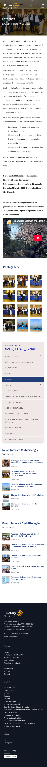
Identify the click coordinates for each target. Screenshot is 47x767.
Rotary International (14, 428)
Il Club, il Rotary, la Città (13, 655)
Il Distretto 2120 (12, 434)
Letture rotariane (13, 391)
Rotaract (9, 374)
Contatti (7, 674)
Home (6, 652)
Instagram (8, 742)
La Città (8, 385)
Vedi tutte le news (8, 454)
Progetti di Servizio (11, 657)
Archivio (7, 671)
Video (6, 666)
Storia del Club (11, 356)
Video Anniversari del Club (16, 414)
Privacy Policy (11, 756)
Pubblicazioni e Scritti (12, 663)
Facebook (7, 740)
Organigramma (11, 368)
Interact (8, 379)
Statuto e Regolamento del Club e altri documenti (22, 420)
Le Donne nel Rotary (13, 402)
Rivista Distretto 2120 (14, 439)
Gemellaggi (8, 668)
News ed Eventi (10, 660)
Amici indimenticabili (14, 408)
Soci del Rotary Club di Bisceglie (19, 362)
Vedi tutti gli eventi (9, 527)
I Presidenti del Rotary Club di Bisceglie (22, 396)
